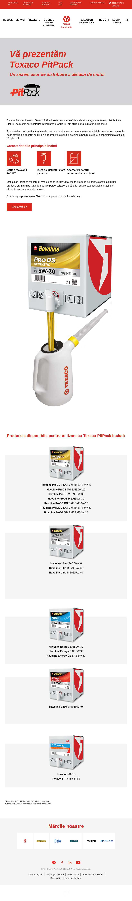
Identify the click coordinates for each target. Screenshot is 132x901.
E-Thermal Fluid (66, 778)
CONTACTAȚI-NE (13, 4)
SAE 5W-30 (66, 494)
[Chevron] (66, 27)
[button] (19, 207)
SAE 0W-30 (70, 485)
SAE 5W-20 (84, 485)
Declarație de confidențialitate (65, 878)
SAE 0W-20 (66, 489)
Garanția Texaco (55, 874)
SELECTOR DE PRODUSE (75, 4)
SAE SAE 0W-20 (66, 503)
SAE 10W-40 (66, 706)
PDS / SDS (61, 4)
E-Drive (66, 774)
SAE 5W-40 (66, 563)
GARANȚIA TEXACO (46, 4)
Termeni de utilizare (93, 874)
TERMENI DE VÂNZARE (28, 4)
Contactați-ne (35, 874)
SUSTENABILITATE (97, 3)
